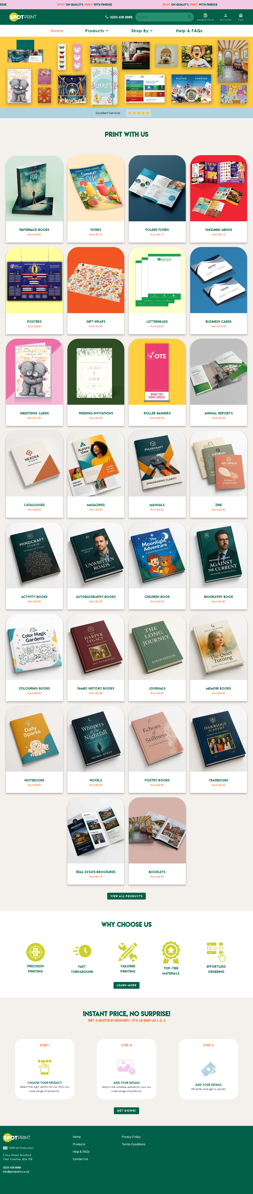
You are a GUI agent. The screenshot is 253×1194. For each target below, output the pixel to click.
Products (79, 1144)
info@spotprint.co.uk (16, 1171)
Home (77, 1137)
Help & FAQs (81, 1151)
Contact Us (80, 1159)
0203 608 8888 (121, 17)
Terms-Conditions (133, 1144)
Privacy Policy (131, 1137)
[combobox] (164, 17)
